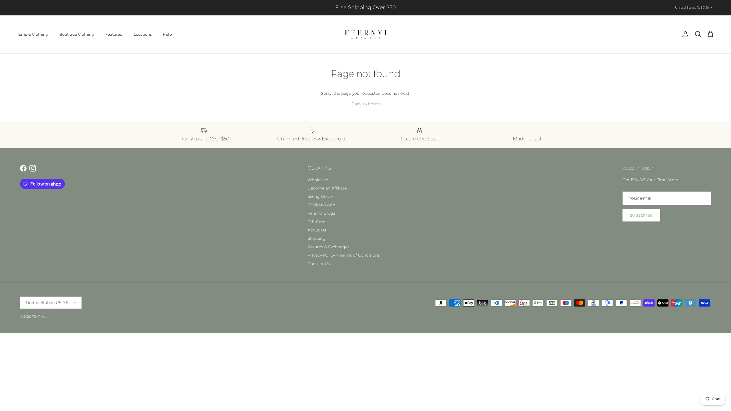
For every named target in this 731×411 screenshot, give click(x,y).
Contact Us (319, 263)
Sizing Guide (320, 196)
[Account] (684, 34)
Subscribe (641, 215)
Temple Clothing (32, 34)
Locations (143, 34)
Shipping (317, 238)
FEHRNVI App (321, 204)
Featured (113, 34)
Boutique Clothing (76, 34)
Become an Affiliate (327, 188)
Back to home (366, 103)
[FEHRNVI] (366, 34)
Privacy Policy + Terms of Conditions (344, 255)
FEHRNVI (39, 317)
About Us (317, 230)
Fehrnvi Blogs (321, 213)
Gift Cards (318, 221)
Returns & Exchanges (329, 246)
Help (167, 34)
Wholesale (318, 179)
